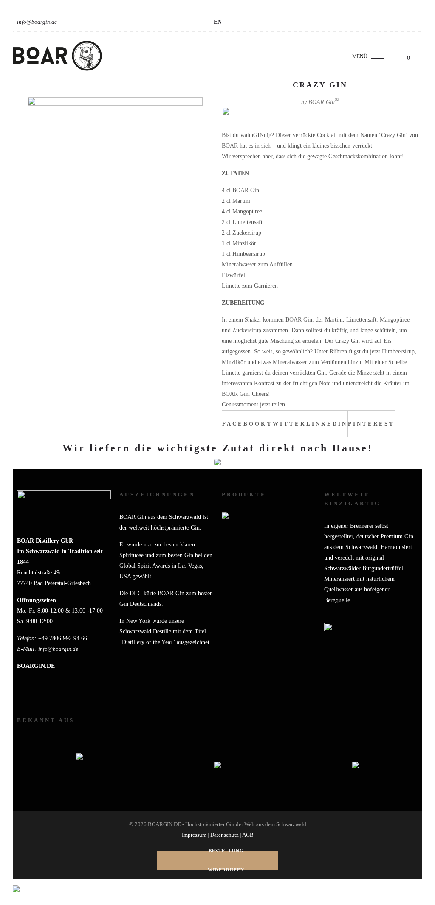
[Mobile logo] (16, 883)
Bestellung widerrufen (226, 860)
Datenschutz (224, 835)
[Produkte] (269, 585)
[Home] (57, 69)
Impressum (194, 835)
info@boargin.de (37, 22)
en (218, 22)
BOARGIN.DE (36, 666)
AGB (248, 835)
